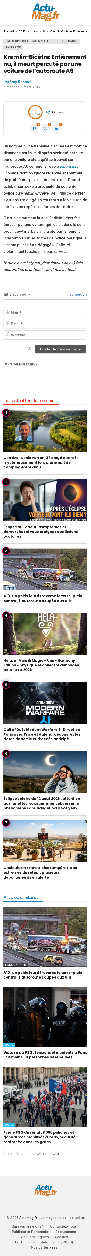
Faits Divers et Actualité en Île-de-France (42, 41)
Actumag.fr (28, 1218)
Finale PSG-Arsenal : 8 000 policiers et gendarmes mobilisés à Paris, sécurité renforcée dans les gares (40, 1137)
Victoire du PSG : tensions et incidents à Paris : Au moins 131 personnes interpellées (45, 1055)
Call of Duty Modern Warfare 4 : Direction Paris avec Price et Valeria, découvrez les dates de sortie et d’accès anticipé (42, 734)
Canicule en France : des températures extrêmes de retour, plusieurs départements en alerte (40, 872)
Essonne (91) (15, 964)
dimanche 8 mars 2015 (22, 87)
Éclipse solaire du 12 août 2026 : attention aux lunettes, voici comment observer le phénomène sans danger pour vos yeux (42, 803)
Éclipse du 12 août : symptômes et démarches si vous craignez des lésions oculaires (41, 532)
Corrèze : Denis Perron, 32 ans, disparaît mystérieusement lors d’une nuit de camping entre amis (41, 462)
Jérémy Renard (17, 81)
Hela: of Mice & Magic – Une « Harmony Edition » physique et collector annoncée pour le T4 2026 (41, 665)
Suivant (38, 1154)
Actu (9, 1044)
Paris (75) (13, 47)
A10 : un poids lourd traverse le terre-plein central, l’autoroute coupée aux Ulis (43, 598)
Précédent (16, 1154)
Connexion (77, 294)
